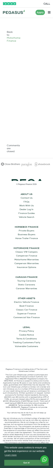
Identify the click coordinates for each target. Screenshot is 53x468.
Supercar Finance (26, 313)
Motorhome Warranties (26, 259)
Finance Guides (26, 213)
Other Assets (26, 298)
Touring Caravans (26, 281)
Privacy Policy (26, 331)
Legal (26, 327)
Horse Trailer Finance (26, 238)
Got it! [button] (26, 463)
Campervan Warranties (26, 263)
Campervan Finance (26, 256)
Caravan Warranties (26, 288)
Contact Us (27, 198)
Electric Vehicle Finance (26, 302)
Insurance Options (26, 267)
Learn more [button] (11, 455)
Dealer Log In (26, 209)
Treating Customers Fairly (26, 342)
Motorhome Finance (13, 39)
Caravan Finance (26, 277)
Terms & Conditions (26, 338)
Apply (40, 12)
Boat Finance (26, 306)
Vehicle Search (26, 217)
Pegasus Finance (14, 12)
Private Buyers (26, 230)
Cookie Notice (26, 335)
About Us (26, 194)
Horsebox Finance (26, 227)
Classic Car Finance (26, 310)
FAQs (26, 202)
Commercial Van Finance (26, 317)
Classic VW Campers (26, 252)
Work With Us (26, 205)
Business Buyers (26, 234)
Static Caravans (26, 284)
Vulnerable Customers (26, 346)
